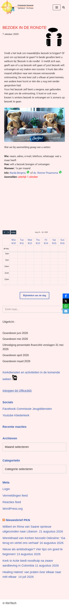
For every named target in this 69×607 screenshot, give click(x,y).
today (13, 232)
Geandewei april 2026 (16, 355)
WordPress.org (13, 508)
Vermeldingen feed (15, 495)
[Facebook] (66, 296)
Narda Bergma (18, 172)
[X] (66, 301)
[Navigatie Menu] (57, 7)
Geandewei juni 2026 (15, 333)
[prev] (4, 232)
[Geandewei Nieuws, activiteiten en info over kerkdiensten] (17, 7)
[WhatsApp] (66, 306)
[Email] (66, 311)
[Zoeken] (63, 7)
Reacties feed (12, 502)
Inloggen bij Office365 (17, 390)
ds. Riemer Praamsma (45, 172)
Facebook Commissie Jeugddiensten (27, 408)
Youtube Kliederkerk (16, 415)
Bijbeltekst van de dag (34, 295)
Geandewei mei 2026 (15, 338)
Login (6, 489)
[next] (8, 232)
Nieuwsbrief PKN (18, 520)
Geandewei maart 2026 (16, 361)
